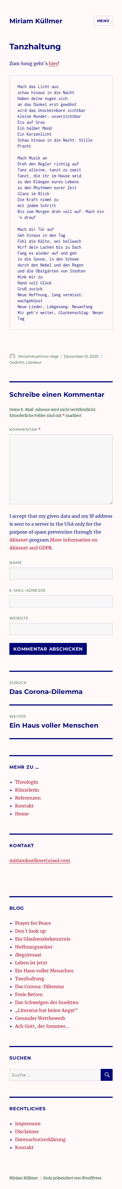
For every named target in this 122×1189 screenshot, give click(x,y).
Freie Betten (29, 994)
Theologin (26, 782)
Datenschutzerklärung (40, 1139)
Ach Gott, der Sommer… (42, 1026)
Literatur (34, 362)
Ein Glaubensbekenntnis (42, 939)
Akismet (18, 540)
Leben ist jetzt (31, 963)
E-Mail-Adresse (27, 590)
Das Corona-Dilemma (39, 986)
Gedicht (16, 362)
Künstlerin (27, 790)
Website (19, 618)
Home (22, 814)
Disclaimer (27, 1131)
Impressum (28, 1123)
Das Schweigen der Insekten (47, 1002)
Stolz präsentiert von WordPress (72, 1178)
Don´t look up (30, 931)
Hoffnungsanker (33, 947)
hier (53, 63)
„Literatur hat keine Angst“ (46, 1010)
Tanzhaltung (29, 978)
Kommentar (25, 429)
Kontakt (24, 806)
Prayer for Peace (33, 923)
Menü (103, 20)
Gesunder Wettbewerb (40, 1018)
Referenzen (28, 798)
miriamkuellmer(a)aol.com (39, 860)
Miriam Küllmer (35, 21)
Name (15, 562)
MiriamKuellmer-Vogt (38, 356)
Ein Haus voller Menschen (44, 970)
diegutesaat (28, 955)
